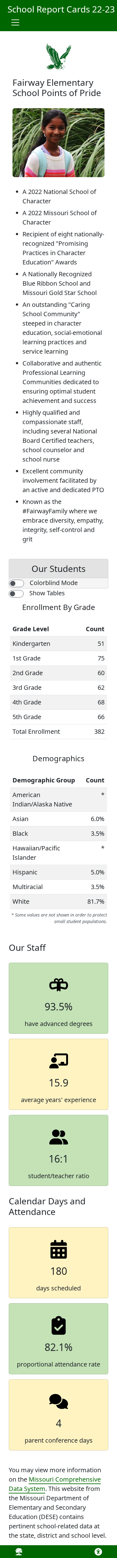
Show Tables (47, 593)
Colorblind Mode (54, 582)
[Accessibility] (97, 1552)
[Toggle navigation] (15, 22)
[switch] (16, 583)
